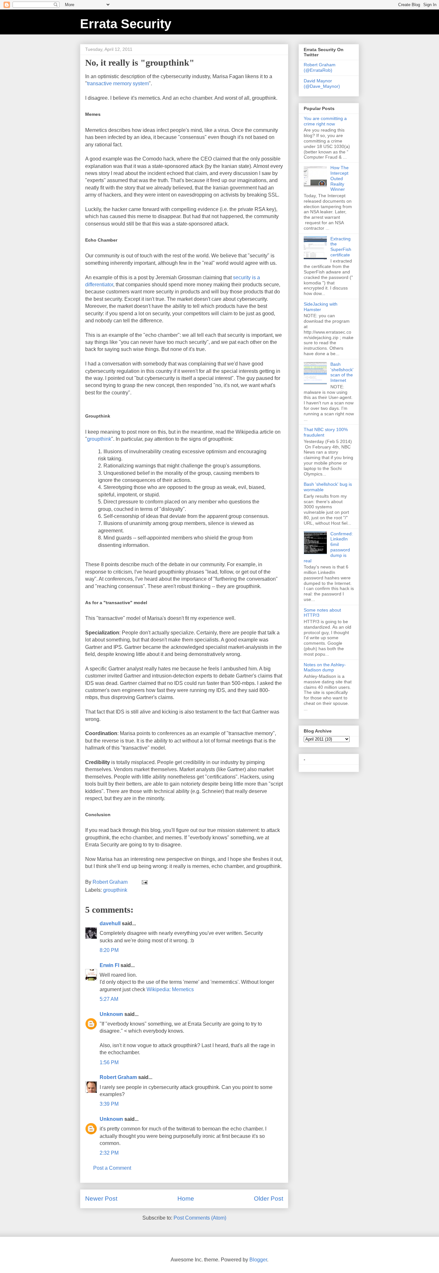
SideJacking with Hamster (320, 306)
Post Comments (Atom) (200, 1218)
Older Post (268, 1198)
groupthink (99, 439)
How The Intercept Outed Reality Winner (339, 178)
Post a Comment (112, 1168)
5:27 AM (109, 999)
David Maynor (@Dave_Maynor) (322, 83)
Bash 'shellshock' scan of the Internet (342, 372)
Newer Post (101, 1198)
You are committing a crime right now (325, 121)
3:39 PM (109, 1104)
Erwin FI (109, 965)
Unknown (111, 1014)
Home (185, 1198)
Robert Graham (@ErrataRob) (320, 67)
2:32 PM (109, 1153)
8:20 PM (109, 950)
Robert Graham (118, 1077)
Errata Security (125, 24)
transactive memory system (118, 83)
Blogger (258, 1259)
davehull (110, 923)
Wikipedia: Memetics (170, 989)
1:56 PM (109, 1062)
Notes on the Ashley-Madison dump (325, 667)
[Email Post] (144, 882)
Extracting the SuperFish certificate (340, 246)
